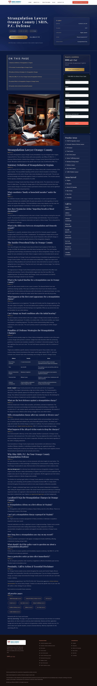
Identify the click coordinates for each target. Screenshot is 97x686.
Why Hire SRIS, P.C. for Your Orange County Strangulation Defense (26, 76)
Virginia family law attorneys (25, 426)
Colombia (67, 252)
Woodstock (68, 246)
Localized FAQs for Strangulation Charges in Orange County (24, 81)
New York (67, 241)
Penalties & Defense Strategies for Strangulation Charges (24, 72)
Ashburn (67, 213)
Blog (53, 2)
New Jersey (68, 235)
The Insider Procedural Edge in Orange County (21, 67)
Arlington (67, 218)
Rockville (67, 230)
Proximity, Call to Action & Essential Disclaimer (21, 86)
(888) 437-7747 (71, 60)
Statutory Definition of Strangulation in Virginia (21, 62)
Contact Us (60, 2)
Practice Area (46, 2)
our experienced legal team (36, 494)
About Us (36, 2)
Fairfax (67, 207)
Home (30, 2)
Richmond (67, 224)
